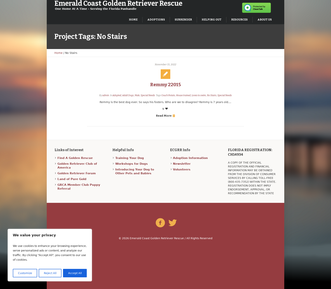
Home (58, 52)
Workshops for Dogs (131, 163)
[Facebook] (160, 223)
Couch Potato (168, 95)
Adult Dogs (128, 95)
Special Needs (148, 95)
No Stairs (211, 95)
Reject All (50, 273)
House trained (183, 95)
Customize (25, 273)
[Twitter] (172, 223)
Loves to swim (199, 95)
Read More (164, 115)
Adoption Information (190, 158)
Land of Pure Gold (71, 179)
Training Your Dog (129, 158)
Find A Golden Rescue (75, 158)
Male (137, 95)
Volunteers (181, 169)
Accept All (75, 273)
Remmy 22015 (165, 84)
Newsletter (182, 163)
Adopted (116, 95)
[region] (50, 255)
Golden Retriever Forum (76, 173)
